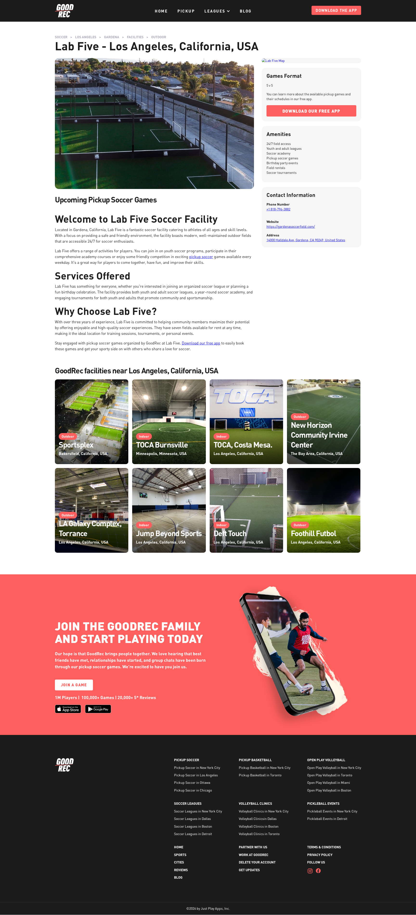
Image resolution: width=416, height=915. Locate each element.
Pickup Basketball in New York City (264, 767)
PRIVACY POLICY (319, 855)
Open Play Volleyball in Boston (329, 790)
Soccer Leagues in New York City (198, 811)
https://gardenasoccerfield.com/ (290, 226)
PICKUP (186, 11)
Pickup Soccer (186, 760)
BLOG (246, 11)
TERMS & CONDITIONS (324, 847)
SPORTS (180, 855)
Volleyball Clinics (255, 803)
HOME (161, 11)
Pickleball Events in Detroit (327, 818)
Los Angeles (85, 37)
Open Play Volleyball (326, 760)
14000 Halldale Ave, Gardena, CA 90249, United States (305, 240)
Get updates (249, 870)
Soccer (61, 37)
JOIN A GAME (74, 684)
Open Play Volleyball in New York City (334, 767)
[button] (217, 11)
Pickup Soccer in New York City (197, 767)
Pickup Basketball (255, 760)
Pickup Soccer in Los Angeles (196, 775)
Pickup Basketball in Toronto (260, 775)
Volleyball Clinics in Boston (259, 826)
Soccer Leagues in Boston (193, 826)
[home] (64, 11)
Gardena (111, 37)
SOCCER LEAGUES (188, 803)
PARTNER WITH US (253, 847)
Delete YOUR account (257, 862)
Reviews (181, 870)
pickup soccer (201, 256)
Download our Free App (311, 110)
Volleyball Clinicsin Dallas (258, 818)
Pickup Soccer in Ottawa (192, 782)
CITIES (179, 862)
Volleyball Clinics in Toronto (259, 834)
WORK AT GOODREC (253, 855)
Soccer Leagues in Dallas (192, 818)
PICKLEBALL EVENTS (323, 803)
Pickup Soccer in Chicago (193, 790)
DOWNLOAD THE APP (336, 10)
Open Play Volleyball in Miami (328, 782)
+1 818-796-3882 (278, 209)
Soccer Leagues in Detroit (193, 834)
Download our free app (201, 343)
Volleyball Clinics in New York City (263, 811)
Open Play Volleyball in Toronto (329, 775)
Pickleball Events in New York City (332, 811)
